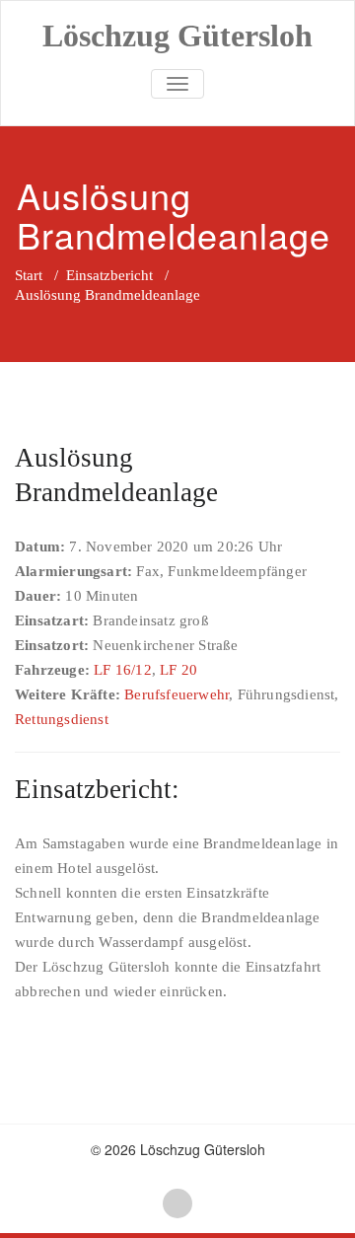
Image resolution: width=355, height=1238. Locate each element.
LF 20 (178, 670)
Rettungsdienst (61, 719)
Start (28, 275)
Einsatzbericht (109, 275)
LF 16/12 (123, 670)
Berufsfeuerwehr (176, 694)
